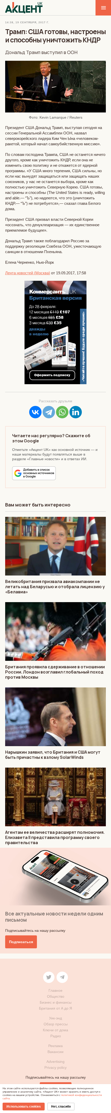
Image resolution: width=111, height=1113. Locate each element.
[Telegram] (49, 412)
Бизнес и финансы (56, 1002)
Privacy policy (55, 1067)
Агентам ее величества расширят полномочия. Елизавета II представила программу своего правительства (55, 837)
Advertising (55, 1061)
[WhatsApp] (62, 412)
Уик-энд (55, 1018)
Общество (55, 996)
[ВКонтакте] (35, 412)
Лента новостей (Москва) (27, 273)
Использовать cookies (23, 1106)
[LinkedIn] (75, 412)
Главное (55, 990)
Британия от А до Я (55, 1008)
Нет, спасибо (61, 1106)
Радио (55, 1036)
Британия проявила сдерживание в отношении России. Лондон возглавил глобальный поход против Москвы (55, 672)
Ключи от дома (55, 1030)
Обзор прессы (56, 1024)
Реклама (55, 1046)
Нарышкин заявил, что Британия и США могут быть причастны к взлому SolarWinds (52, 754)
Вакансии (55, 1052)
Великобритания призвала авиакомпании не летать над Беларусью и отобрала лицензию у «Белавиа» (55, 587)
